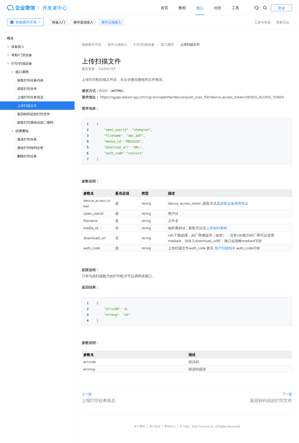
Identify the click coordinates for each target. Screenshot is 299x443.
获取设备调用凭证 (234, 203)
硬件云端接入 (111, 22)
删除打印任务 (27, 156)
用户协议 (154, 426)
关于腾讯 (139, 426)
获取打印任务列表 (30, 80)
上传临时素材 (216, 227)
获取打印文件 (27, 88)
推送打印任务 (27, 139)
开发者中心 (54, 7)
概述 (10, 38)
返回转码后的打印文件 (33, 114)
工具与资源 (262, 22)
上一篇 (87, 394)
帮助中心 (170, 426)
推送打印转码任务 (30, 147)
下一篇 (287, 394)
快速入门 (58, 22)
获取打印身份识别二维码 (35, 122)
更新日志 (282, 22)
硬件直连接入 (83, 22)
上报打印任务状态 (30, 97)
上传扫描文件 (27, 105)
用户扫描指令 (224, 248)
